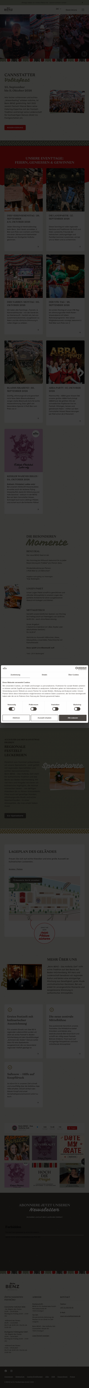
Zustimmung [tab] (15, 675)
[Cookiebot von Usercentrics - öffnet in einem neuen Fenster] (77, 668)
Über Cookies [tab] (73, 675)
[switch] (33, 709)
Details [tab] (44, 675)
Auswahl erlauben (44, 718)
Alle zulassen (73, 718)
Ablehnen (16, 718)
